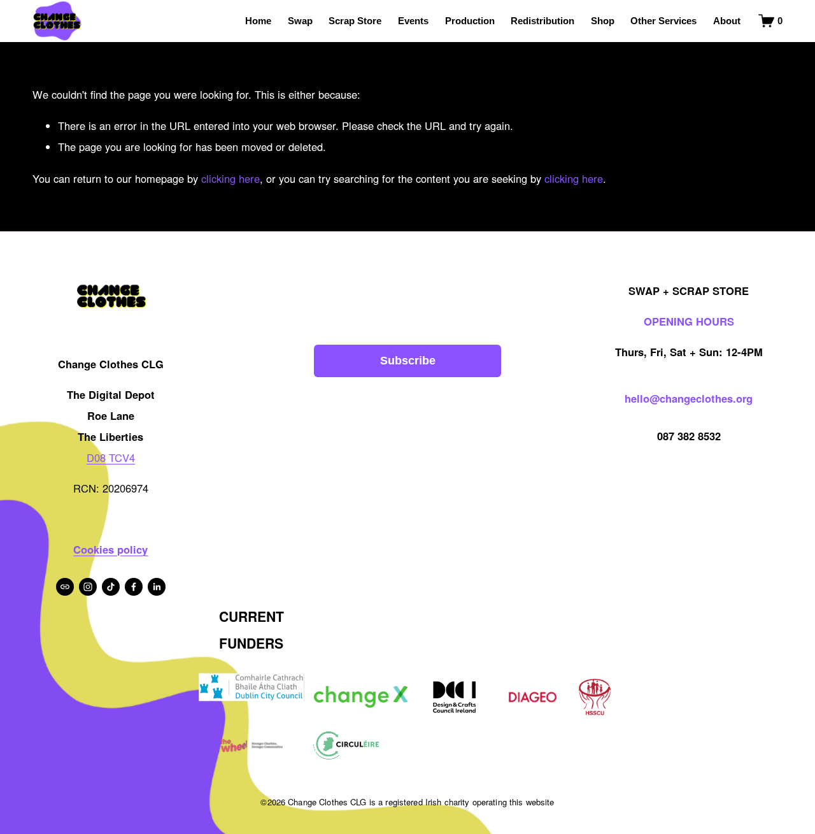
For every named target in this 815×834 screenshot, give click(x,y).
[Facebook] (134, 587)
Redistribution (542, 20)
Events (413, 20)
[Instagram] (88, 587)
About (727, 20)
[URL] (65, 587)
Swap (300, 20)
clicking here (230, 178)
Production (470, 20)
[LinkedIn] (157, 587)
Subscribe (408, 360)
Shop (602, 20)
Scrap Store (355, 20)
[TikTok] (111, 587)
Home (258, 20)
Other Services (663, 20)
